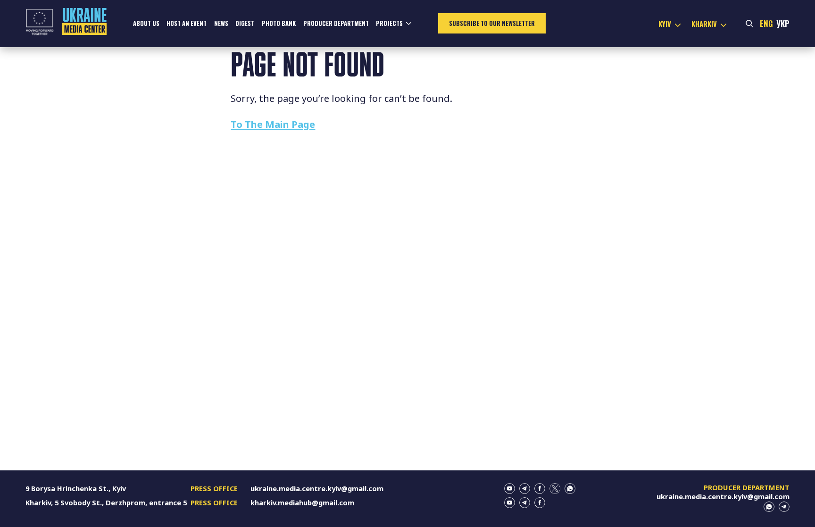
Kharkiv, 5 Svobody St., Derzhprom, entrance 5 (106, 502)
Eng (766, 23)
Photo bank (279, 23)
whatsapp (570, 488)
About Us (146, 23)
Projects (389, 23)
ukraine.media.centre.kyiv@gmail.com (316, 488)
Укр (783, 23)
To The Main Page (273, 124)
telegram (524, 488)
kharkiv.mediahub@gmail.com (302, 502)
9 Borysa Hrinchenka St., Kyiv (75, 488)
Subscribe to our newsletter (492, 23)
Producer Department (336, 23)
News (221, 23)
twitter (554, 488)
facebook (539, 488)
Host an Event (186, 23)
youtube (509, 488)
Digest (244, 23)
